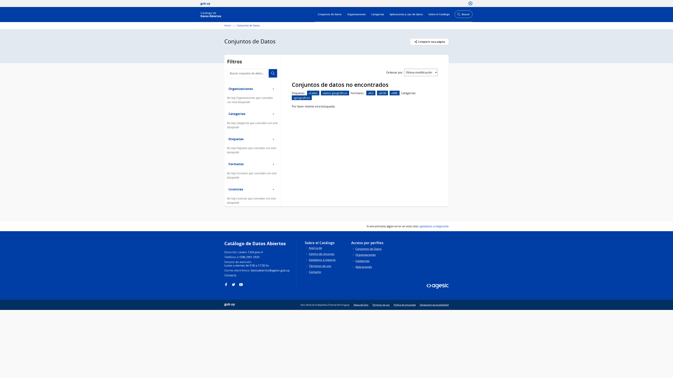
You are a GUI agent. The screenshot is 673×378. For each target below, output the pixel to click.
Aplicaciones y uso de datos (406, 14)
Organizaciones (356, 14)
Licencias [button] (236, 189)
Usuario (273, 73)
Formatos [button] (236, 164)
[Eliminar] (309, 93)
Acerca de (315, 248)
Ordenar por (394, 72)
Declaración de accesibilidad (434, 304)
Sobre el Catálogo (439, 14)
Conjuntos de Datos (330, 14)
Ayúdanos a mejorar (322, 260)
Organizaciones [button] (241, 88)
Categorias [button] (237, 113)
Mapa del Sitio (361, 304)
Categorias (377, 14)
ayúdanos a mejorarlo (434, 226)
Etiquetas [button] (236, 139)
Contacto (315, 272)
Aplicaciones (363, 267)
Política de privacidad (405, 304)
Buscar (463, 15)
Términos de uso (320, 266)
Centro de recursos (322, 254)
